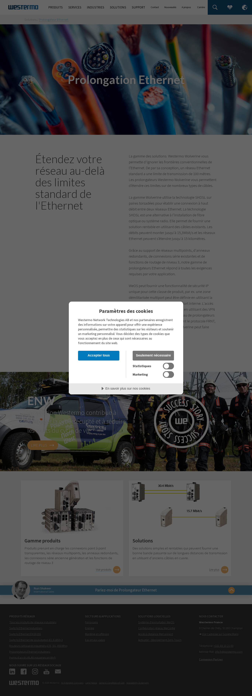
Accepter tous (99, 355)
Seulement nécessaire (153, 355)
